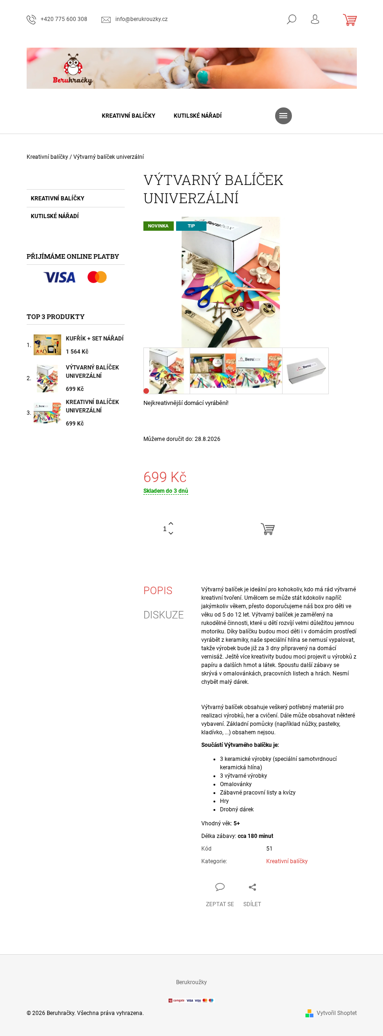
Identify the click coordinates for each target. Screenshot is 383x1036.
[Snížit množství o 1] (171, 534)
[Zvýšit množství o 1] (171, 524)
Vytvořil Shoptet (337, 1013)
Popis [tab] (157, 590)
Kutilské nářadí (55, 216)
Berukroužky (191, 982)
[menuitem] (128, 115)
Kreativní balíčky (57, 198)
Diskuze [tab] (163, 615)
